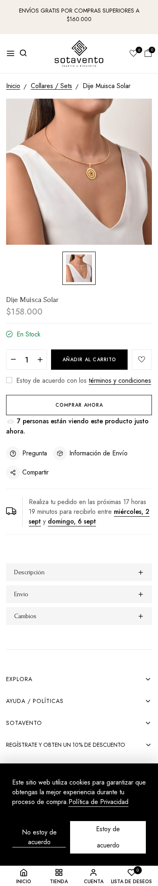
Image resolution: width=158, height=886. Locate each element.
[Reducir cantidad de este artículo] (13, 360)
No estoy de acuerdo (39, 837)
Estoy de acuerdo (108, 837)
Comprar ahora (79, 405)
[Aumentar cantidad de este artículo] (40, 360)
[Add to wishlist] (142, 359)
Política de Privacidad (98, 802)
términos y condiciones (120, 380)
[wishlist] (134, 54)
